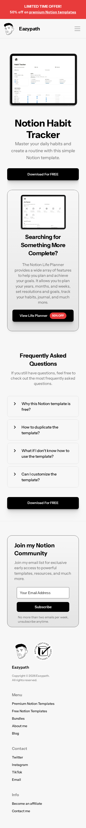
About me (19, 726)
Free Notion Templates (29, 711)
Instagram (20, 765)
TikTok (17, 772)
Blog (15, 733)
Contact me (21, 811)
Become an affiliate (27, 803)
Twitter (17, 757)
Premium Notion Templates (33, 703)
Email (16, 779)
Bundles (18, 718)
